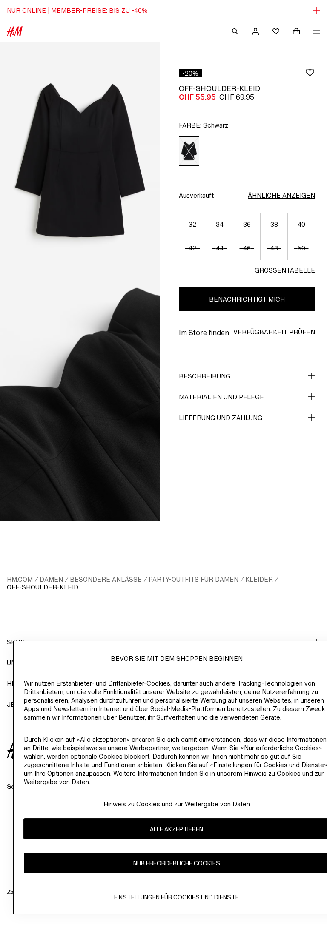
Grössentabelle (285, 270)
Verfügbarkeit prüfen (274, 332)
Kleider (259, 579)
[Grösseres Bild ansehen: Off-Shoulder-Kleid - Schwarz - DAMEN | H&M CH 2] (80, 401)
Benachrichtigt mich (247, 299)
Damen (51, 579)
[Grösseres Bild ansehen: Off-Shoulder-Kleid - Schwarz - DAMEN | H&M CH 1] (80, 162)
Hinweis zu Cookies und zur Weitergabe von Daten (176, 804)
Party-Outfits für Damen (193, 579)
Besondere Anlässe (106, 579)
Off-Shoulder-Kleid (42, 587)
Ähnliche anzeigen (281, 195)
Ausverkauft (196, 195)
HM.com (20, 579)
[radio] (189, 151)
